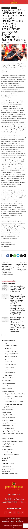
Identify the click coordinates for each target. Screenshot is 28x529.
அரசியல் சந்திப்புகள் (10, 370)
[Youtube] (22, 512)
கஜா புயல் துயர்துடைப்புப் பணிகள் (14, 404)
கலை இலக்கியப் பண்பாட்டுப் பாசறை (13, 441)
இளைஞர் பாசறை (8, 409)
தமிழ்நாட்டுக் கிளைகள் (8, 458)
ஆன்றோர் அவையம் (8, 407)
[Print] (21, 255)
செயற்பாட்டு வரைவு (8, 463)
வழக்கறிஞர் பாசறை (8, 444)
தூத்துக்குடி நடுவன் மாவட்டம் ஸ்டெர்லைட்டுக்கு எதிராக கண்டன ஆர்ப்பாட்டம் (21, 268)
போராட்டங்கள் (7, 380)
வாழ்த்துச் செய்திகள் (11, 346)
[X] (11, 255)
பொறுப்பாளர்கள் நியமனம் (12, 354)
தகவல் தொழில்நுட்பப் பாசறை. (11, 431)
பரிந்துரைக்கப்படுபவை (8, 283)
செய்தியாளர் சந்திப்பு (10, 364)
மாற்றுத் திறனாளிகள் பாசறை (11, 455)
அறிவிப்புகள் (8, 348)
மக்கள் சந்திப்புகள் (9, 367)
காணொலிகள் (6, 471)
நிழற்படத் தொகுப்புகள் (8, 469)
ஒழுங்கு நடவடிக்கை (11, 356)
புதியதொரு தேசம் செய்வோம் (10, 473)
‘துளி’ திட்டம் (18, 518)
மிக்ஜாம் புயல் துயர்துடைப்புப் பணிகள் (15, 394)
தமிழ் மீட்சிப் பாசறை (8, 438)
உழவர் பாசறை (7, 446)
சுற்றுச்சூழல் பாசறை (8, 425)
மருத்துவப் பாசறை (8, 420)
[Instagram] (10, 512)
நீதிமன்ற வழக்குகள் (10, 372)
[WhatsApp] (14, 255)
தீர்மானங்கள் (8, 375)
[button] (26, 2)
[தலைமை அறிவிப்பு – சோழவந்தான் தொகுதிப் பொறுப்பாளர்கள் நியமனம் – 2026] (5, 288)
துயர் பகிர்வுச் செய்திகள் (11, 359)
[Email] (24, 255)
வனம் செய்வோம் (9, 428)
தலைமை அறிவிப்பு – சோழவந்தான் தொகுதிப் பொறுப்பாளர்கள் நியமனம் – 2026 (17, 288)
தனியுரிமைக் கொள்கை (14, 523)
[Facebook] (7, 255)
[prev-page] (2, 335)
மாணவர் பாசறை (8, 449)
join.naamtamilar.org (22, 503)
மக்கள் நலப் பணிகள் (8, 391)
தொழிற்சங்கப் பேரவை (9, 415)
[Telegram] (18, 255)
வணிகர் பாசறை (7, 452)
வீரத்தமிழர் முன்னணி (9, 417)
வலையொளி (5, 521)
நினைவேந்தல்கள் (8, 386)
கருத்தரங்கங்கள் (7, 388)
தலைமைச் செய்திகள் (6, 7)
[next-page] (5, 335)
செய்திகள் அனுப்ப (18, 520)
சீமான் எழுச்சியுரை (10, 362)
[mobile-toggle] (2, 2)
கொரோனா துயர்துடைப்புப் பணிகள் (14, 401)
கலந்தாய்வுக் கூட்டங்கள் (9, 383)
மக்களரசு (4, 460)
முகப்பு (2, 5)
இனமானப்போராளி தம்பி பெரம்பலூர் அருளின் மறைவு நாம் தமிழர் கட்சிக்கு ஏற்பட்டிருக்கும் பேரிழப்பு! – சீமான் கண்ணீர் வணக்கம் (7, 269)
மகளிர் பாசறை (7, 412)
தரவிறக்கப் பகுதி (6, 467)
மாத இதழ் (12, 521)
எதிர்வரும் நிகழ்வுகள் (11, 351)
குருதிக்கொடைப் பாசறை (10, 423)
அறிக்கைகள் (13, 7)
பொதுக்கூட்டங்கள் (8, 378)
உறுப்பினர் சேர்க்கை (10, 518)
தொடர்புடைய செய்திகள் (8, 281)
